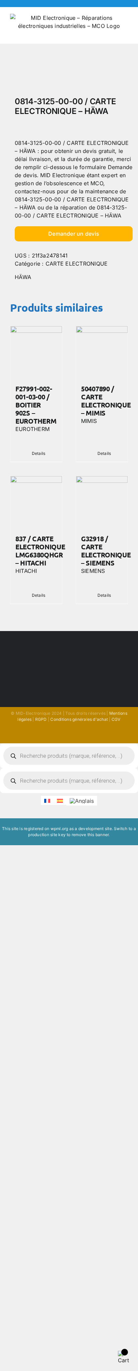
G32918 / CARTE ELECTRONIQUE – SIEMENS (106, 550)
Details (39, 453)
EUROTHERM (32, 429)
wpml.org (59, 828)
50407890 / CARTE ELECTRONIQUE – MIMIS (106, 400)
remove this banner (90, 834)
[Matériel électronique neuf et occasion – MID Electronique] (69, 72)
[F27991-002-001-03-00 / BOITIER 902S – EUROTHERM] (36, 352)
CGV (116, 719)
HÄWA (23, 277)
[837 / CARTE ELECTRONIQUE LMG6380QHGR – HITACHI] (36, 502)
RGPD (41, 719)
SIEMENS (93, 570)
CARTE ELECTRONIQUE (77, 263)
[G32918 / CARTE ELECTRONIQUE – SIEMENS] (102, 502)
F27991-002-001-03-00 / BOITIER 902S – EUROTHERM (35, 404)
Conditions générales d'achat (79, 719)
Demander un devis (73, 233)
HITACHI (26, 570)
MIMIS (89, 421)
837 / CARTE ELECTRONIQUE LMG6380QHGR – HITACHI (40, 550)
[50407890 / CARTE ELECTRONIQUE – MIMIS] (102, 352)
